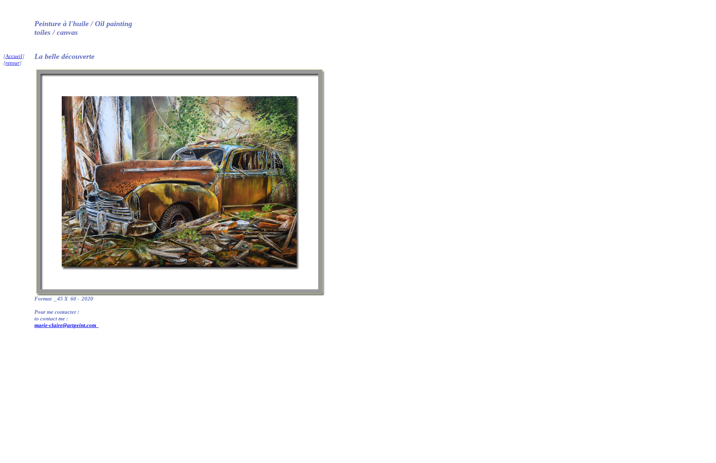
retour (12, 63)
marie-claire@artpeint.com (65, 325)
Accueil (13, 56)
